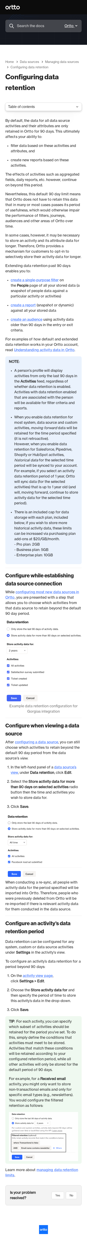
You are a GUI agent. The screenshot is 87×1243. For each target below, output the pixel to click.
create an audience (26, 319)
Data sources (29, 62)
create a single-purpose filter (35, 280)
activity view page (38, 976)
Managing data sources (62, 62)
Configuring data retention (29, 67)
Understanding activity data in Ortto (44, 350)
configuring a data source (36, 742)
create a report (23, 305)
